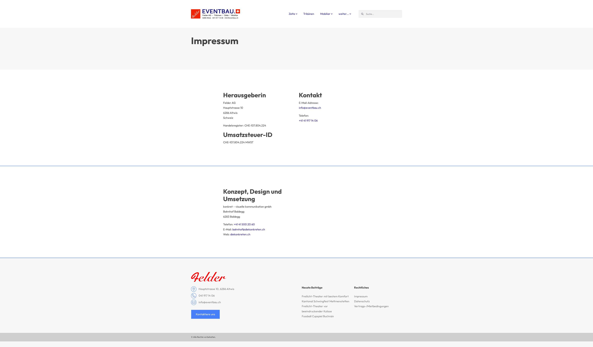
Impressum (361, 296)
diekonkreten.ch (240, 234)
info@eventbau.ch (310, 107)
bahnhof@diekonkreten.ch (248, 229)
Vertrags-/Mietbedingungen (371, 306)
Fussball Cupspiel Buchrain (318, 316)
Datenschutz (362, 301)
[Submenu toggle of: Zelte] (296, 14)
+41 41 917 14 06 (308, 120)
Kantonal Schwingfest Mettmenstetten (325, 301)
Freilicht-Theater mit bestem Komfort (325, 296)
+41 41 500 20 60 (244, 224)
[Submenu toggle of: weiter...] (350, 14)
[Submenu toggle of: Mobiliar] (331, 14)
